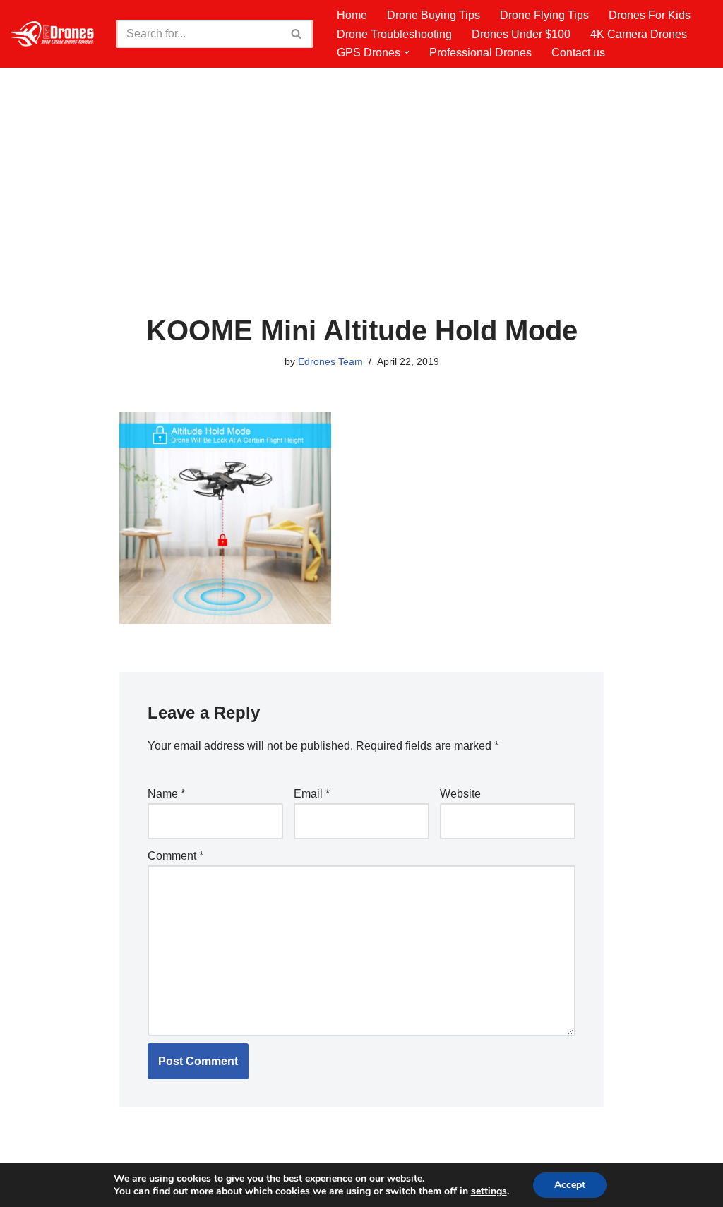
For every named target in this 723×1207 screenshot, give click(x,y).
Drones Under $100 (521, 34)
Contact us (578, 53)
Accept (569, 1184)
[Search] (297, 34)
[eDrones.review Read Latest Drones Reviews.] (53, 34)
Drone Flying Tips (544, 15)
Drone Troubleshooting (394, 34)
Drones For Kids (650, 15)
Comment (175, 856)
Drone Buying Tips (433, 15)
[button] (407, 52)
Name (166, 794)
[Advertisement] (361, 209)
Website (460, 794)
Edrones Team (330, 361)
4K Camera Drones (638, 34)
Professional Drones (480, 53)
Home (352, 15)
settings (489, 1191)
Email (312, 794)
